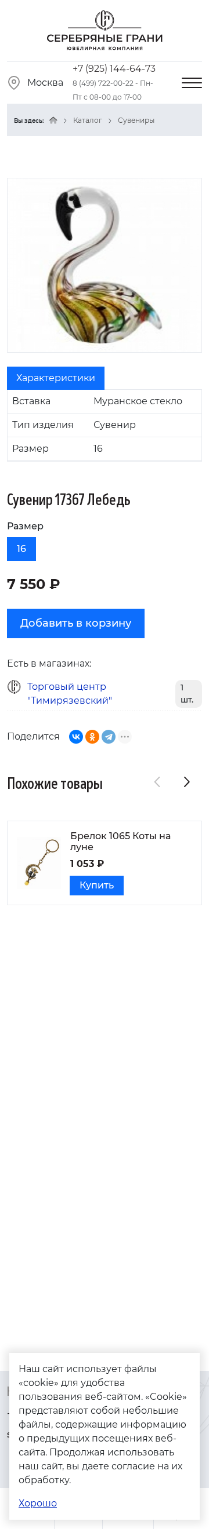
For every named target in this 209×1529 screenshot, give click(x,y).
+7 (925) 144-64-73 (114, 68)
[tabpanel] (104, 425)
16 (21, 548)
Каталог (87, 120)
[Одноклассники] (92, 737)
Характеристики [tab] (55, 377)
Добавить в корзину (75, 623)
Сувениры (136, 120)
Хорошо (38, 1503)
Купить (97, 885)
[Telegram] (109, 737)
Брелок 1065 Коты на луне (120, 842)
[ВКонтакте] (76, 737)
